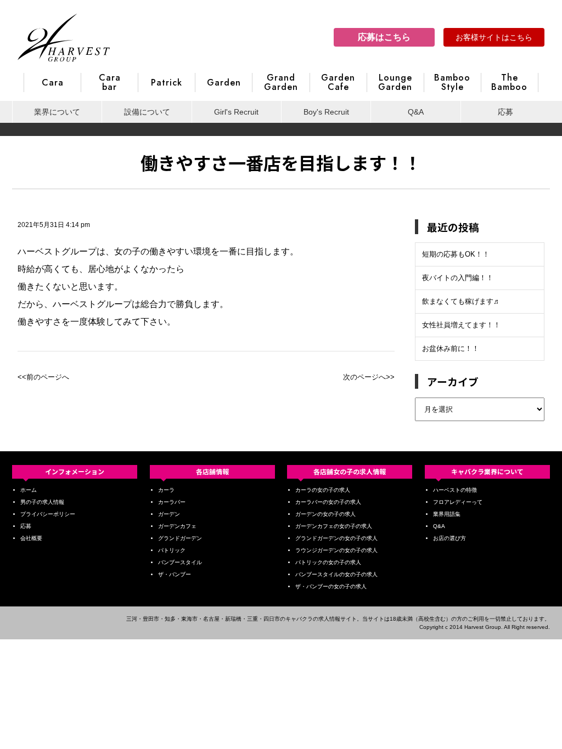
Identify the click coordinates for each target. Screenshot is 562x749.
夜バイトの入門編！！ (457, 278)
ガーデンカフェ (177, 526)
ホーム (28, 490)
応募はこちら (384, 37)
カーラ (166, 490)
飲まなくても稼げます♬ (461, 301)
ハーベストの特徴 (455, 490)
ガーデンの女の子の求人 (325, 514)
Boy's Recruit (326, 111)
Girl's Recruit (236, 111)
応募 (505, 111)
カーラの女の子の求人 (322, 490)
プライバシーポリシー (47, 514)
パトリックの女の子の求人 (328, 562)
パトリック (172, 550)
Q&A (416, 111)
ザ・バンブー (174, 574)
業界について (57, 111)
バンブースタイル (180, 562)
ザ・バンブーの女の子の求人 (331, 586)
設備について (147, 111)
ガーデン (169, 514)
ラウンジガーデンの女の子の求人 (336, 550)
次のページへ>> (369, 377)
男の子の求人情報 (42, 502)
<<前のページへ (43, 377)
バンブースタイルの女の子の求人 (336, 574)
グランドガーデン (180, 538)
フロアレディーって (457, 502)
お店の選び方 (449, 538)
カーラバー (172, 502)
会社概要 (31, 538)
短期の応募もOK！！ (456, 254)
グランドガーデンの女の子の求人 (336, 538)
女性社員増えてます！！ (461, 325)
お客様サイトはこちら (494, 37)
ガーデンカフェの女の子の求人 (333, 526)
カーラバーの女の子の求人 (328, 502)
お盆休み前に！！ (450, 348)
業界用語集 (446, 514)
